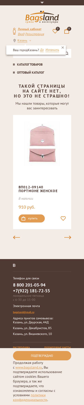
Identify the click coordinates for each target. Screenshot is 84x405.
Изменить (52, 50)
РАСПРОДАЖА (21, 347)
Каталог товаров (30, 64)
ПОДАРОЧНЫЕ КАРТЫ (57, 347)
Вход (21, 34)
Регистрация (34, 34)
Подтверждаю (42, 356)
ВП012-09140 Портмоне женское (38, 189)
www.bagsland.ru (28, 367)
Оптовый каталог (30, 73)
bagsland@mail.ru (23, 312)
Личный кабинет (29, 29)
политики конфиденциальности (30, 397)
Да (42, 50)
